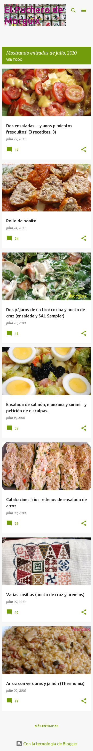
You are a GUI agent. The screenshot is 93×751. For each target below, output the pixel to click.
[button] (84, 149)
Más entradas (46, 726)
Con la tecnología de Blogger (49, 743)
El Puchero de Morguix (33, 15)
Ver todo (14, 59)
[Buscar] (73, 10)
